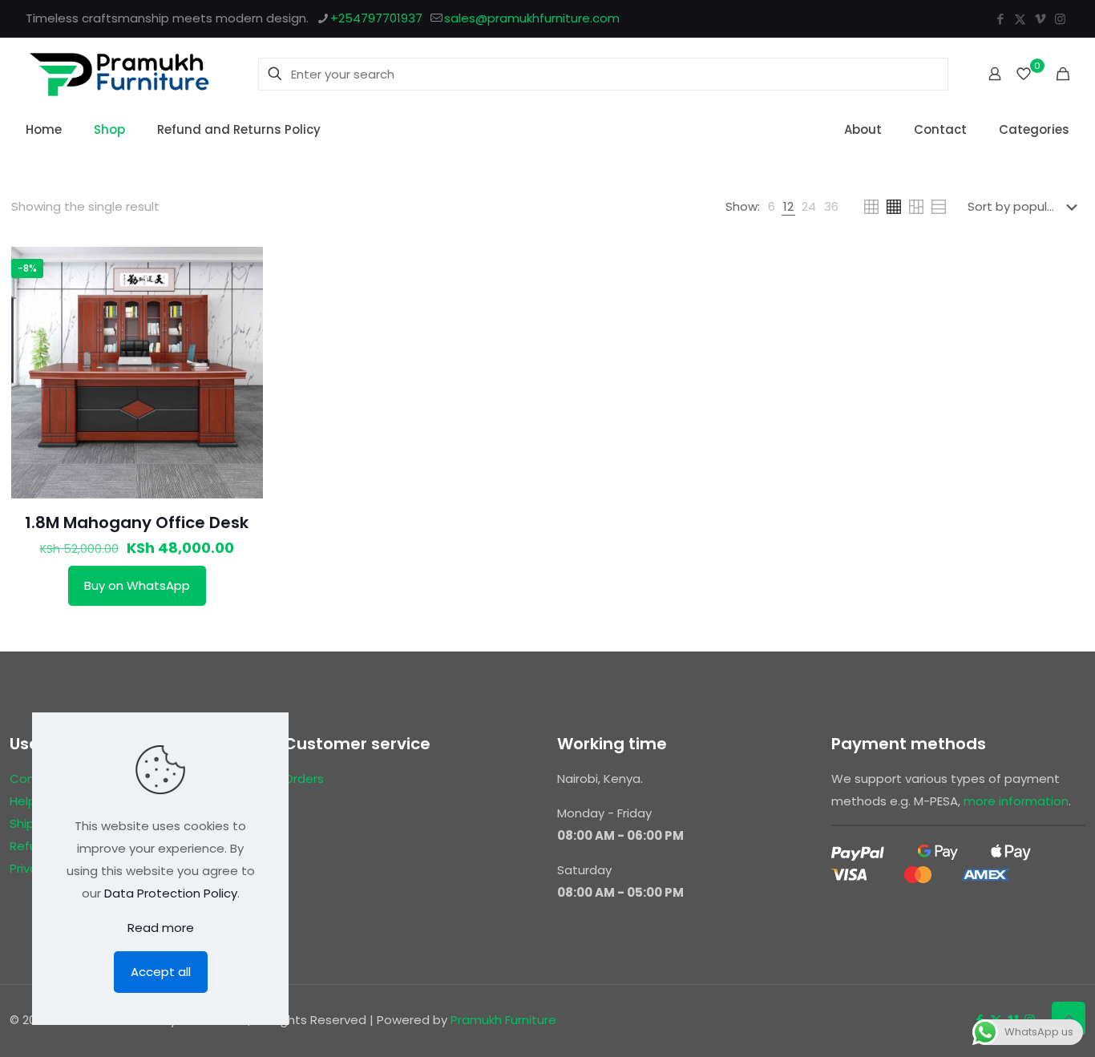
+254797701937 (376, 18)
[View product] (240, 269)
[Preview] (240, 303)
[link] (771, 207)
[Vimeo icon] (1040, 18)
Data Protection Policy (170, 893)
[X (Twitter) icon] (1020, 18)
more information (1016, 801)
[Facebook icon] (1000, 18)
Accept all (161, 971)
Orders (304, 778)
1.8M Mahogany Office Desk (136, 522)
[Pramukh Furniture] (120, 74)
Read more (160, 927)
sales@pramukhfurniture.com (532, 18)
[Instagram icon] (1060, 18)
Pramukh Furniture (503, 1019)
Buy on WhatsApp (137, 585)
